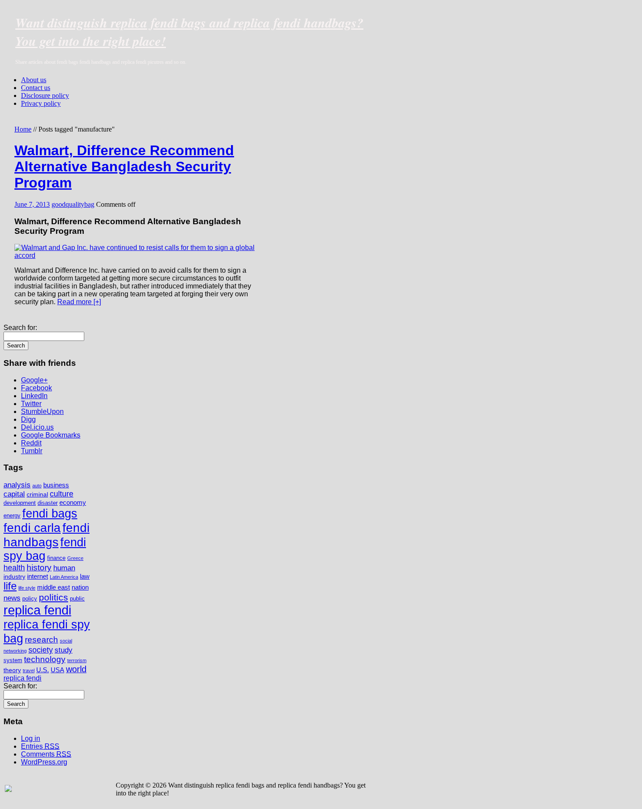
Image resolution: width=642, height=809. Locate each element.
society (40, 650)
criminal (37, 494)
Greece (75, 558)
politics (53, 597)
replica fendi (37, 610)
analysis (17, 485)
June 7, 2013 (32, 204)
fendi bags (49, 513)
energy (12, 516)
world (76, 669)
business (56, 485)
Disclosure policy (45, 95)
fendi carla (32, 528)
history (39, 567)
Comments (46, 754)
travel (29, 670)
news (12, 598)
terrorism (76, 660)
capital (14, 494)
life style (26, 587)
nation (80, 587)
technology (45, 659)
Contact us (35, 87)
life (10, 586)
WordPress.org (44, 762)
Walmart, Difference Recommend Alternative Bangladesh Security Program (124, 166)
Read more (79, 302)
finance (56, 558)
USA (57, 670)
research (41, 639)
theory (12, 670)
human (64, 567)
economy (72, 502)
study (63, 650)
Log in (30, 738)
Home (22, 129)
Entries (40, 746)
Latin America (64, 577)
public (77, 599)
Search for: (20, 327)
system (12, 660)
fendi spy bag (44, 549)
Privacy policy (41, 103)
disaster (48, 503)
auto (36, 485)
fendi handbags (46, 535)
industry (14, 576)
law (85, 576)
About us (33, 79)
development (19, 503)
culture (61, 494)
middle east (53, 587)
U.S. (42, 670)
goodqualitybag (73, 204)
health (14, 567)
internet (37, 576)
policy (29, 599)
